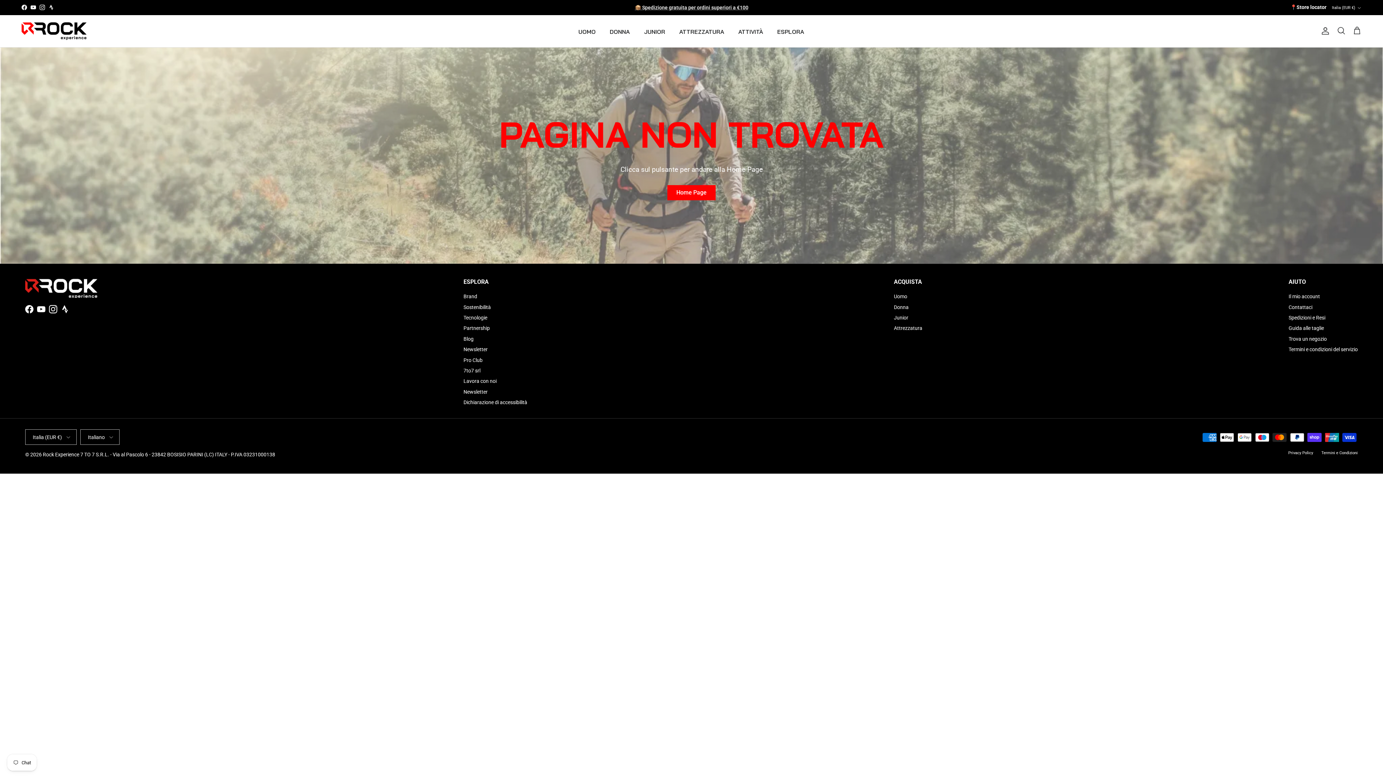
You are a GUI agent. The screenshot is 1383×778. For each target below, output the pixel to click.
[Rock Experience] (54, 31)
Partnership (477, 328)
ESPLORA (790, 31)
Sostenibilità (477, 307)
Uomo (900, 296)
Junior (901, 318)
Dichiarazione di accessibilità (495, 402)
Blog (469, 339)
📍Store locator (1308, 7)
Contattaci (1300, 307)
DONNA (620, 31)
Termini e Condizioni (1339, 453)
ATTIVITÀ (750, 31)
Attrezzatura (908, 328)
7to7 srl (472, 371)
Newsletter (476, 349)
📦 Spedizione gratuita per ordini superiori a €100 (691, 7)
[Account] (1324, 31)
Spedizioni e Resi (1307, 318)
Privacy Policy (1300, 453)
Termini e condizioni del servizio (1323, 349)
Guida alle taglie (1306, 328)
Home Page (691, 192)
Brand (470, 296)
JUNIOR (654, 31)
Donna (901, 307)
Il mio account (1304, 296)
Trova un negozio (1308, 339)
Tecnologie (475, 318)
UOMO (587, 31)
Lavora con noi (480, 381)
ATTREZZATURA (701, 31)
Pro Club (473, 360)
